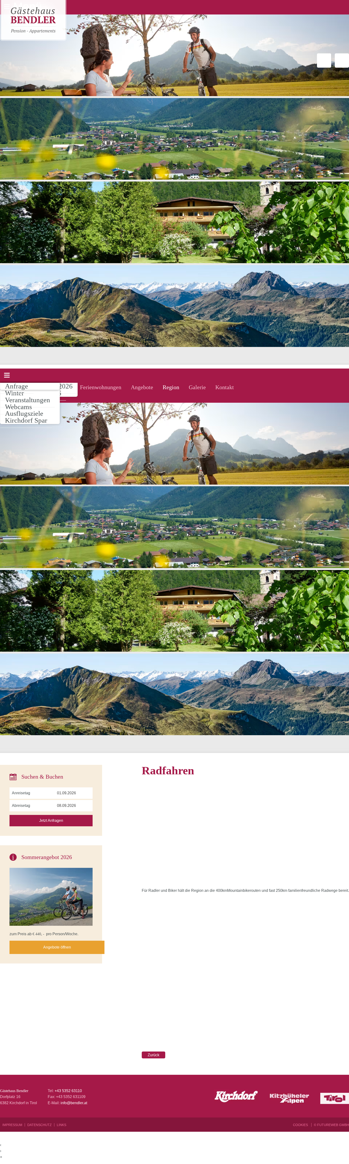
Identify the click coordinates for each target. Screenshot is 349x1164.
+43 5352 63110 (68, 1091)
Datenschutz (39, 1125)
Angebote (142, 387)
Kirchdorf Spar (26, 420)
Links (61, 1125)
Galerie (197, 387)
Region (171, 387)
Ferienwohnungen (100, 387)
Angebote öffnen (57, 947)
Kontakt (224, 387)
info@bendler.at (74, 1103)
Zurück (153, 1055)
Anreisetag (21, 793)
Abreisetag (21, 806)
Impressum (12, 1125)
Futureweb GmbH (333, 1125)
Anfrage (16, 386)
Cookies (301, 1125)
